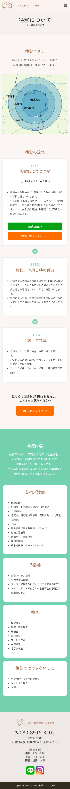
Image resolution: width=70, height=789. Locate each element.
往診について (37, 25)
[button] (64, 5)
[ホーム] (26, 25)
